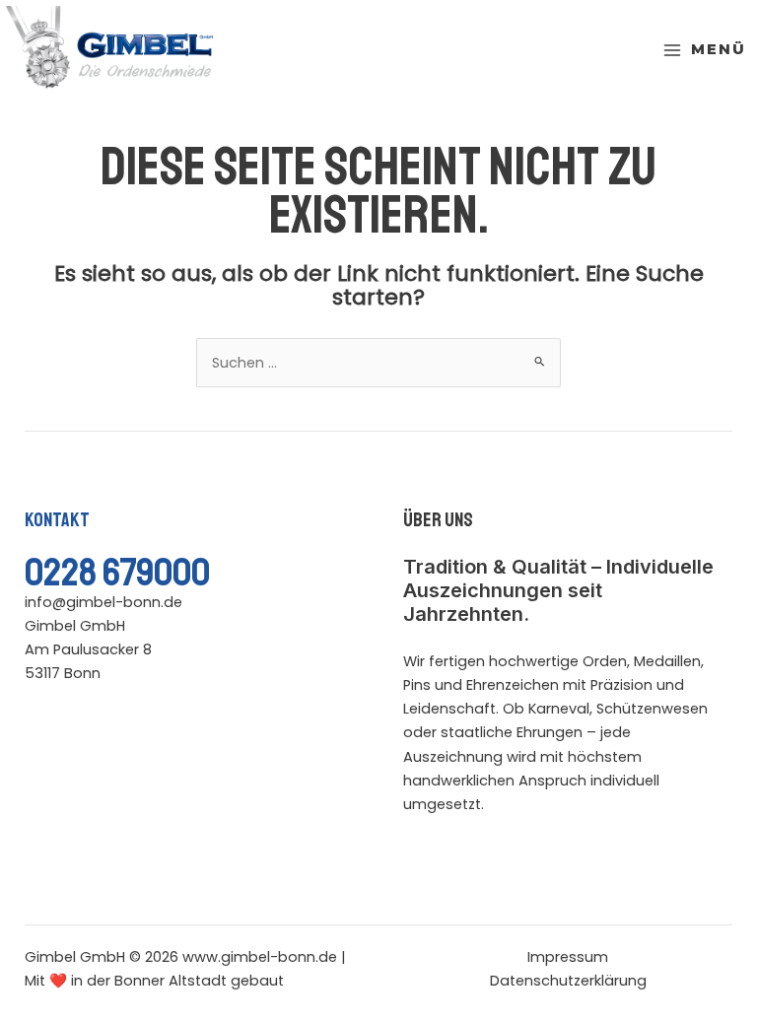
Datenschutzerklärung (568, 980)
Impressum (567, 957)
